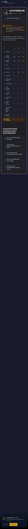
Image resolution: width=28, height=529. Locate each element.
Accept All (13, 524)
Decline (6, 524)
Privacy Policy (9, 520)
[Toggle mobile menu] (25, 2)
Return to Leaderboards (13, 18)
